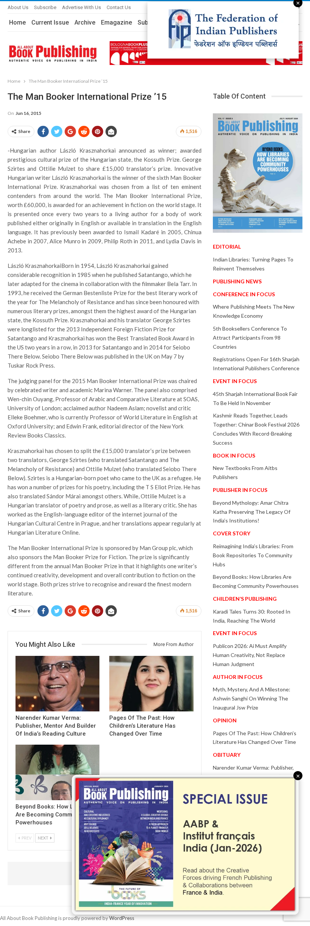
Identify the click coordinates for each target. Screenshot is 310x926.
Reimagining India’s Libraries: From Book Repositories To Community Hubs (253, 555)
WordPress (121, 918)
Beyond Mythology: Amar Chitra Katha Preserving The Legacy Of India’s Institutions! (251, 511)
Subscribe (45, 7)
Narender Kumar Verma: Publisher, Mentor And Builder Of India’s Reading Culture (56, 725)
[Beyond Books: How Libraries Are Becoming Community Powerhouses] (57, 772)
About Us (18, 7)
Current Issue (50, 22)
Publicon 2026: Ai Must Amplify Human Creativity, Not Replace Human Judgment (250, 655)
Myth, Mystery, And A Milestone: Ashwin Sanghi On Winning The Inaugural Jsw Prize (251, 698)
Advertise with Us (81, 7)
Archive (84, 22)
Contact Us (119, 7)
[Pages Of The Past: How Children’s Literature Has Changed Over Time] (151, 683)
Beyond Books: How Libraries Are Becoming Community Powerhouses (55, 814)
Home (17, 22)
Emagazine (116, 22)
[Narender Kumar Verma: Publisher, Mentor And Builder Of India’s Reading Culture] (57, 683)
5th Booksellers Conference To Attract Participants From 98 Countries (250, 337)
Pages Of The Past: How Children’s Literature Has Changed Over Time (142, 725)
